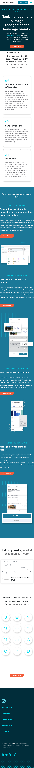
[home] (9, 2)
